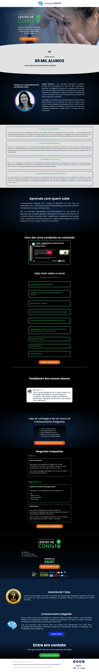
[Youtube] (80, 661)
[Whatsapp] (83, 661)
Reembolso (34, 506)
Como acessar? (36, 460)
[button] (49, 460)
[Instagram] (74, 661)
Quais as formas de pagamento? (43, 487)
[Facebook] (77, 661)
